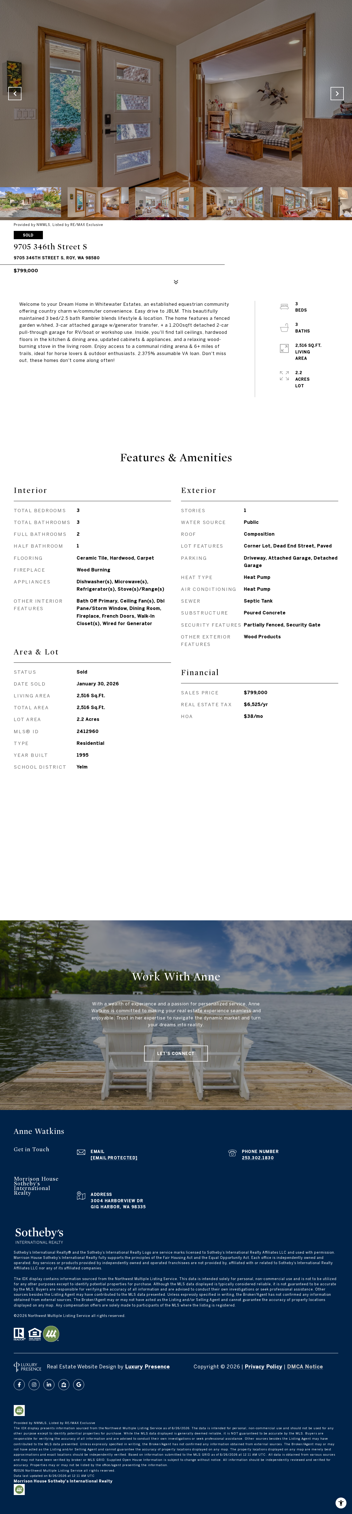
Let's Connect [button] (176, 1053)
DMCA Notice (305, 1367)
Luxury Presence (147, 1367)
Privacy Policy (263, 1367)
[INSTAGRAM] (34, 1384)
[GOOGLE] (78, 1384)
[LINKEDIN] (48, 1384)
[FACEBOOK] (19, 1384)
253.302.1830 (258, 1158)
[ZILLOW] (63, 1384)
